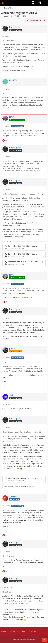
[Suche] (33, 3)
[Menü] (45, 3)
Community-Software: (24, 640)
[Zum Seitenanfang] (44, 640)
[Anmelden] (39, 3)
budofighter (8, 16)
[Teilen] (45, 20)
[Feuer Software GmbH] (4, 3)
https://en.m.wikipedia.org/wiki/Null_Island (19, 297)
